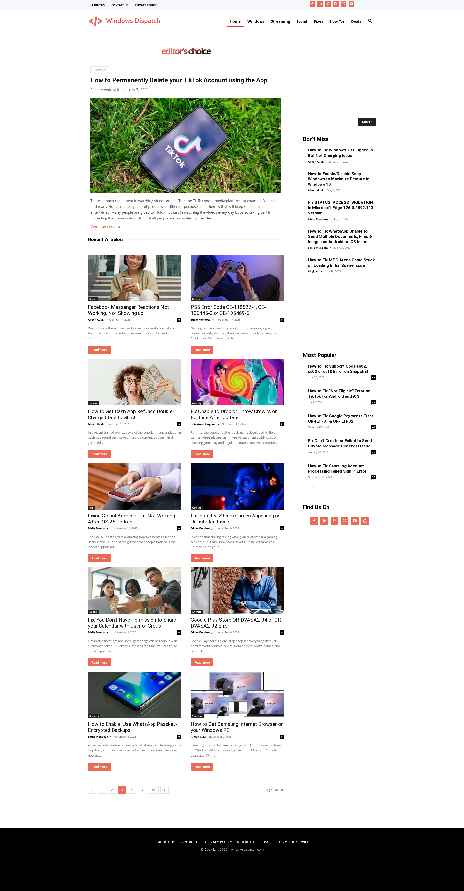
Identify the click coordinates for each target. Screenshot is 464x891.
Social (92, 299)
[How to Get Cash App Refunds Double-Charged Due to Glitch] (134, 382)
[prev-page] (92, 790)
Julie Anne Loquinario (205, 424)
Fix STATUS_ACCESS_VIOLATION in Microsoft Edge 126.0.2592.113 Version (340, 207)
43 (373, 402)
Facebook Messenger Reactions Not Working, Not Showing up (128, 310)
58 (373, 377)
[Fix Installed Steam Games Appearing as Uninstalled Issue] (237, 486)
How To (100, 70)
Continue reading (105, 226)
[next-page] (164, 790)
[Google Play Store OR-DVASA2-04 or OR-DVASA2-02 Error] (237, 590)
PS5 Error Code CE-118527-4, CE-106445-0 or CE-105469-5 (228, 310)
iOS (91, 507)
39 (373, 452)
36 (373, 477)
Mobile (93, 403)
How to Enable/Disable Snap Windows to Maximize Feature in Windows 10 (339, 179)
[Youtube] (351, 4)
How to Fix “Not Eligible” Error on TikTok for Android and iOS (339, 394)
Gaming (196, 299)
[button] (370, 21)
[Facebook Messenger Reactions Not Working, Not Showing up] (134, 278)
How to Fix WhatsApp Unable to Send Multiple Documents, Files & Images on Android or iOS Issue (340, 236)
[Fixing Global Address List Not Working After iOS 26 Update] (134, 486)
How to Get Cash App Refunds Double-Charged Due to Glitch (131, 414)
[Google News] (365, 521)
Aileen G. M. (96, 319)
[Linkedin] (320, 4)
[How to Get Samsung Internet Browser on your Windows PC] (237, 695)
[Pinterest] (328, 4)
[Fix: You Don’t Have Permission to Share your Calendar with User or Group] (134, 590)
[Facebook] (312, 4)
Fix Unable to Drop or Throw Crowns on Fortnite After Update (234, 414)
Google (93, 611)
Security (94, 716)
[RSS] (336, 4)
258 (153, 790)
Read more (99, 350)
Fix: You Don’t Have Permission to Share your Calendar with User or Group (132, 623)
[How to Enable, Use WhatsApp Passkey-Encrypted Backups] (134, 695)
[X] (344, 4)
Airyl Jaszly (315, 271)
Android (196, 611)
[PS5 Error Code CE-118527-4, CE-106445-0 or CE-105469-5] (237, 278)
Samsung (197, 716)
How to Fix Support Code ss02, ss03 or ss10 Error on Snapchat (338, 369)
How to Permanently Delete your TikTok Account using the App (179, 80)
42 (373, 427)
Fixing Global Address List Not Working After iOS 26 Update (131, 519)
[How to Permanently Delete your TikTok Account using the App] (185, 145)
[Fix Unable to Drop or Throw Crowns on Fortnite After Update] (237, 382)
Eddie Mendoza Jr (104, 89)
